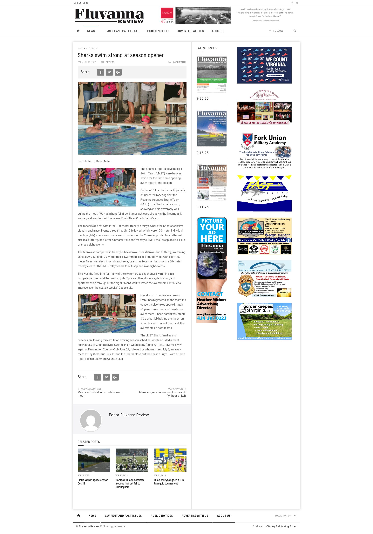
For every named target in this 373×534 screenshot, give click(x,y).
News (91, 31)
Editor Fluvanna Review (129, 415)
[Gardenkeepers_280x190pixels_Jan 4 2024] (264, 321)
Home (81, 48)
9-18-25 (202, 153)
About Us (218, 31)
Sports (93, 48)
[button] (294, 31)
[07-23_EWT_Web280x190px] (264, 235)
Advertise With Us (190, 31)
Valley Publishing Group (282, 526)
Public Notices (158, 31)
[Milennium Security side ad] (264, 278)
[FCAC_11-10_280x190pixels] (264, 107)
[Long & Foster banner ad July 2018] (229, 15)
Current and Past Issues (121, 31)
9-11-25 (202, 207)
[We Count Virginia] (264, 64)
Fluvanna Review (88, 526)
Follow (278, 31)
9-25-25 (202, 98)
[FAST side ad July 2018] (264, 193)
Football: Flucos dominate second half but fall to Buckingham (130, 483)
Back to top (283, 515)
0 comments (179, 62)
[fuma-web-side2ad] (264, 150)
